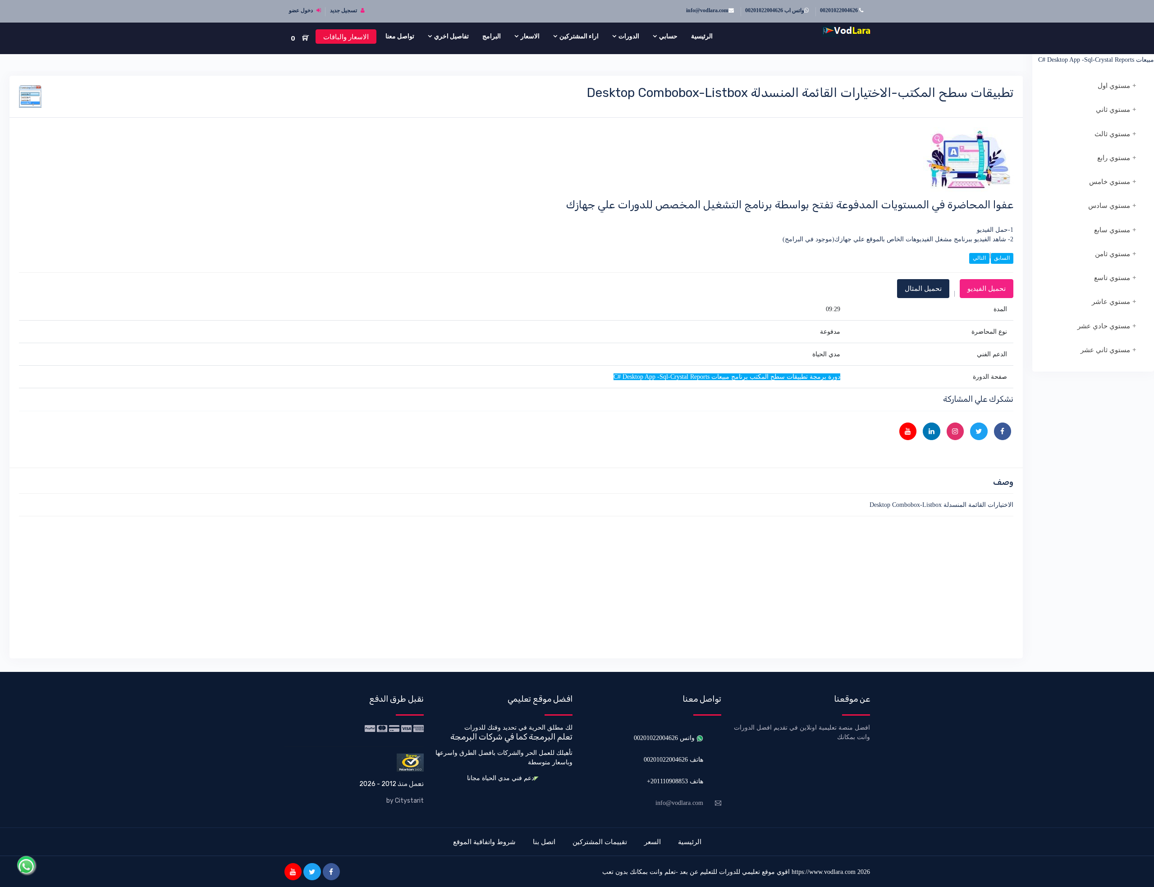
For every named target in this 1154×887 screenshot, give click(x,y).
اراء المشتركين (579, 36)
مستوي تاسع (1112, 277)
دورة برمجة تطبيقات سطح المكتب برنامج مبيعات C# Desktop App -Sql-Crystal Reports (1096, 55)
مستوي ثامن (1112, 253)
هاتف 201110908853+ (675, 781)
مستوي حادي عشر (1103, 326)
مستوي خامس (1109, 181)
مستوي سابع (1112, 230)
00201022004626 (839, 10)
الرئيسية (702, 36)
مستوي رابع (1113, 157)
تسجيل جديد (344, 10)
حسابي (668, 36)
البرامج (491, 36)
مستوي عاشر (1111, 301)
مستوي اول (1114, 85)
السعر (652, 842)
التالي (979, 258)
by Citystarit (405, 800)
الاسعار (530, 36)
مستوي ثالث (1112, 134)
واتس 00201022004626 (665, 738)
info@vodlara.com (707, 10)
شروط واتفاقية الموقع (484, 842)
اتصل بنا (544, 842)
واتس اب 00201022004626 (774, 10)
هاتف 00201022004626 (673, 759)
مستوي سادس (1109, 205)
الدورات (628, 36)
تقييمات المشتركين (599, 842)
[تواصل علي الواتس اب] (26, 865)
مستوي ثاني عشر (1105, 350)
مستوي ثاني (1113, 109)
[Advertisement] (742, 586)
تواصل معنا (399, 36)
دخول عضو (301, 10)
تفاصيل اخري (451, 36)
